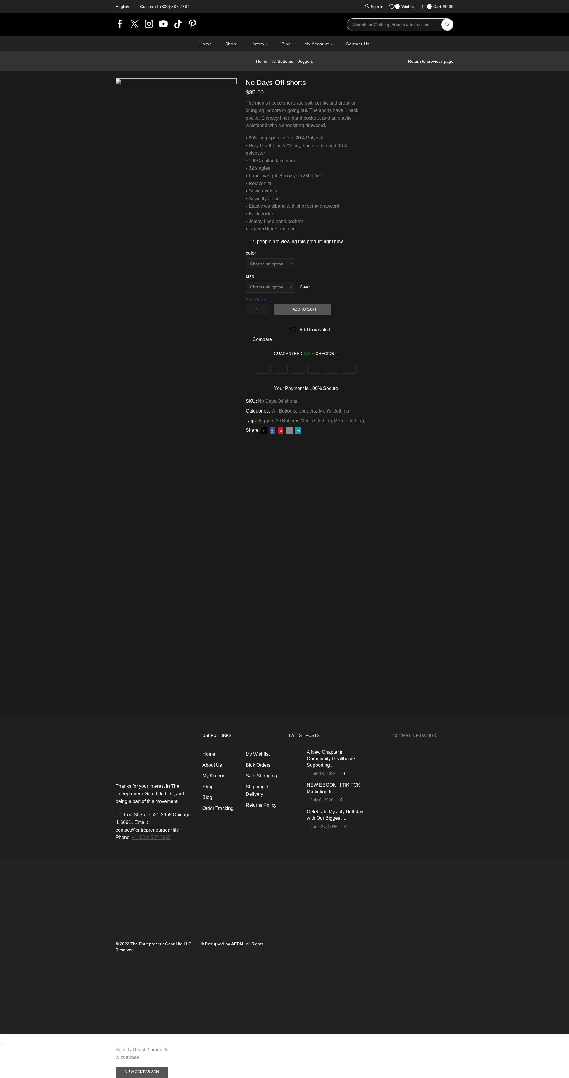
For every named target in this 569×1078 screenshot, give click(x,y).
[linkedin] (297, 430)
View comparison (142, 1072)
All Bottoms (282, 61)
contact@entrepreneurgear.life (147, 829)
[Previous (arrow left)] (0, 1044)
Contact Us (358, 43)
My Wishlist (258, 754)
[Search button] (447, 25)
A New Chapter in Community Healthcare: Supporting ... (331, 759)
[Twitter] (134, 25)
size (250, 276)
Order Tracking (218, 808)
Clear (305, 287)
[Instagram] (149, 25)
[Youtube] (163, 25)
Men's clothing (334, 410)
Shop (230, 43)
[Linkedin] (178, 25)
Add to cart (305, 309)
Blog (286, 43)
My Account (316, 43)
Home (205, 43)
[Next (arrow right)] (3, 1044)
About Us (212, 765)
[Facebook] (120, 25)
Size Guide (256, 299)
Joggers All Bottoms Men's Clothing (295, 420)
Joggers (305, 61)
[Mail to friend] (289, 430)
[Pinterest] (192, 25)
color (251, 253)
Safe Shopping (261, 775)
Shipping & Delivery (257, 790)
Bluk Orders (258, 765)
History (257, 43)
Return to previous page (430, 61)
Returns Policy (261, 805)
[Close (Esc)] (0, 1038)
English (122, 6)
